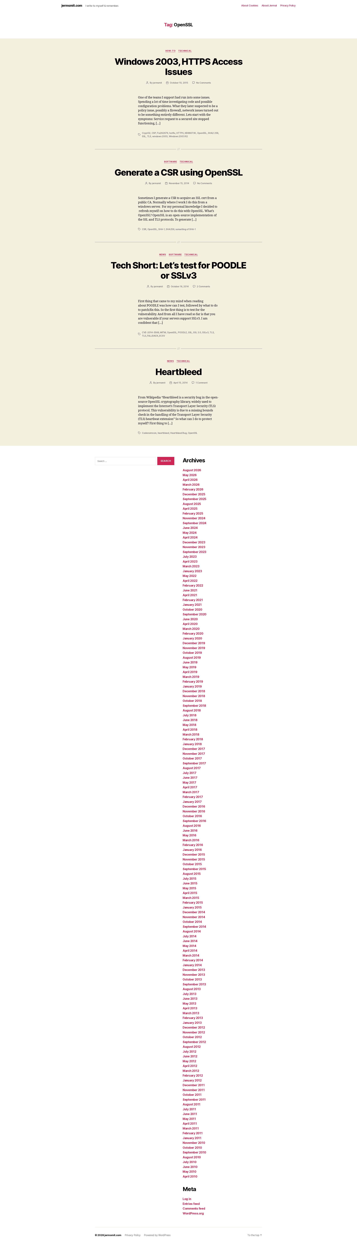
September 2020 (194, 614)
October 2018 (192, 701)
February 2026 (193, 489)
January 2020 (192, 638)
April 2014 (190, 950)
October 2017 (192, 758)
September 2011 (194, 1099)
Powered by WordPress (157, 1235)
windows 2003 (160, 136)
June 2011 (190, 1114)
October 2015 (192, 864)
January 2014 (192, 965)
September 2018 (194, 705)
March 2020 (191, 629)
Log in (187, 1199)
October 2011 (192, 1095)
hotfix (172, 133)
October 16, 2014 (180, 286)
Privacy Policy (288, 5)
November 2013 (194, 974)
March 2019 (191, 677)
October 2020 (192, 609)
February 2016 (193, 845)
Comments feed (194, 1208)
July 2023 (190, 556)
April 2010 (190, 1176)
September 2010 (194, 1152)
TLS (149, 136)
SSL (144, 136)
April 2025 (190, 508)
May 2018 (189, 725)
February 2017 (193, 797)
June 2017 (190, 777)
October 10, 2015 (179, 82)
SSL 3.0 (197, 332)
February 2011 (193, 1133)
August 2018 (192, 710)
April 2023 (190, 561)
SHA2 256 (213, 133)
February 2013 (193, 1018)
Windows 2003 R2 (178, 136)
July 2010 (189, 1162)
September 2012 (194, 1042)
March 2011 (191, 1128)
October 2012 (192, 1037)
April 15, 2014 (180, 382)
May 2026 (190, 475)
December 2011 (194, 1085)
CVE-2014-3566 (150, 332)
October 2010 (192, 1147)
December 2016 (194, 806)
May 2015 (189, 888)
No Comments (203, 82)
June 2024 (190, 528)
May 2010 (189, 1171)
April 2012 (190, 1066)
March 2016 (191, 840)
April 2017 (190, 787)
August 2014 (192, 931)
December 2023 (194, 542)
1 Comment (202, 382)
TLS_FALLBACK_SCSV (153, 335)
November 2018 (194, 696)
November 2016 (194, 811)
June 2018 (190, 720)
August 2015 (192, 874)
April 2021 (190, 595)
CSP (154, 133)
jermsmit (157, 82)
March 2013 (191, 1013)
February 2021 (193, 600)
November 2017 (194, 753)
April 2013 (190, 1008)
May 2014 (189, 946)
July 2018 (189, 715)
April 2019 (190, 672)
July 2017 (189, 773)
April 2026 (190, 480)
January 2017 (192, 802)
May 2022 (189, 576)
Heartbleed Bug (178, 433)
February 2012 (193, 1075)
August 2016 (192, 825)
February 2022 (193, 585)
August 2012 (192, 1046)
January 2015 (192, 907)
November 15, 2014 (179, 183)
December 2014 (194, 912)
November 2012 (194, 1032)
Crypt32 (146, 133)
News (162, 254)
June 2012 (190, 1056)
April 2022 (190, 581)
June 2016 (190, 830)
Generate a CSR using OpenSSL (178, 172)
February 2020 (193, 633)
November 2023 (194, 547)
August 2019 (192, 657)
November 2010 (194, 1143)
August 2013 (192, 989)
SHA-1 (161, 229)
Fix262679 (162, 133)
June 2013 (190, 998)
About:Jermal (269, 5)
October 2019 (192, 653)
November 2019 (194, 648)
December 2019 (194, 643)
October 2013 (192, 979)
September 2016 (194, 821)
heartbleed (163, 433)
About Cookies (249, 5)
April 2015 (190, 893)
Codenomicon (149, 433)
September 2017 (194, 763)
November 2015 (194, 859)
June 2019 (190, 662)
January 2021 (192, 604)
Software (170, 161)
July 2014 (189, 936)
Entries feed (191, 1204)
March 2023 (191, 566)
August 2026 (192, 470)
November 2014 (194, 917)
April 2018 (190, 729)
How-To (170, 51)
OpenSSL (202, 133)
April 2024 (190, 537)
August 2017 (192, 768)
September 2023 (194, 552)
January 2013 (192, 1023)
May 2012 (189, 1061)
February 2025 (193, 513)
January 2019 (192, 686)
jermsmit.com (71, 5)
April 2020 (190, 624)
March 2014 (191, 955)
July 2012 (189, 1051)
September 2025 (194, 499)
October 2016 (192, 816)
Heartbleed (178, 371)
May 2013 (189, 1003)
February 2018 (193, 739)
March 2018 (191, 734)
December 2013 (194, 970)
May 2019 (189, 667)
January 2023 (192, 571)
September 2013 (194, 984)
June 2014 (190, 941)
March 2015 (191, 898)
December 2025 (194, 494)
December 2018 (194, 691)
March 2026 (191, 484)
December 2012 (194, 1027)
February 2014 (193, 960)
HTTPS (180, 133)
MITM (163, 332)
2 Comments (203, 286)
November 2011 (194, 1090)
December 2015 (194, 854)
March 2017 (191, 792)
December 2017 (194, 749)
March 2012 (191, 1071)
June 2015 (190, 883)
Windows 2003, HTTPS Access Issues (179, 66)
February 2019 (193, 681)
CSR (144, 229)
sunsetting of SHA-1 (185, 229)
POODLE (182, 332)
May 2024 (190, 532)
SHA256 (170, 229)
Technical (185, 51)
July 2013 (189, 994)
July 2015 (189, 878)
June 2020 (190, 619)
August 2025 (192, 504)
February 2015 (193, 902)
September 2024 (194, 523)
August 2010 (192, 1157)
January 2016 (192, 850)
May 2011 (189, 1119)
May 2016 (189, 835)
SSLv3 (205, 332)
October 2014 (192, 922)
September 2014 (194, 926)
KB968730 (190, 133)
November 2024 (194, 518)
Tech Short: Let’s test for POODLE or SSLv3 (178, 270)
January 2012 (192, 1080)
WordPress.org (193, 1213)
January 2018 (192, 744)
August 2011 (191, 1104)
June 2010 (190, 1167)
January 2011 (192, 1138)
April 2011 (190, 1123)
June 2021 (190, 590)
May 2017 (189, 782)
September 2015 (194, 869)
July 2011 (189, 1109)
